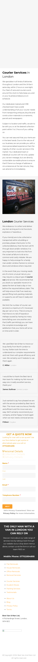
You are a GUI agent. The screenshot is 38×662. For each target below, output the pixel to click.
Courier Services (13, 581)
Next (7, 506)
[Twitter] (14, 646)
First (4, 471)
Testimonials (11, 592)
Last (3, 479)
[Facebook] (9, 646)
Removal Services (13, 575)
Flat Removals (12, 564)
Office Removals (13, 571)
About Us (10, 598)
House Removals (13, 568)
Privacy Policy (9, 513)
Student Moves (12, 585)
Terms (9, 609)
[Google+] (19, 646)
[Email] (4, 646)
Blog (8, 602)
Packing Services (13, 589)
